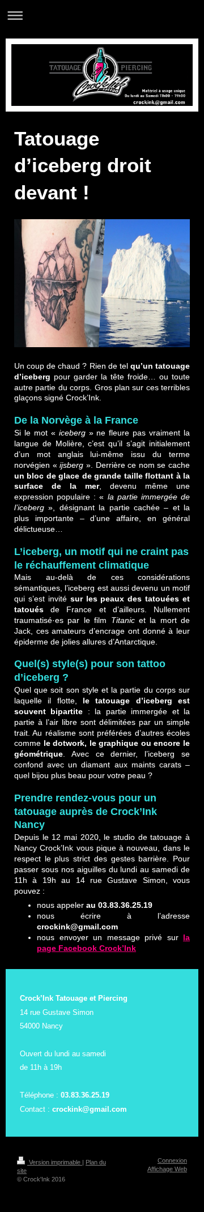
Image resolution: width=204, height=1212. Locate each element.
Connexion (172, 1160)
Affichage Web (167, 1169)
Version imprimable (54, 1162)
